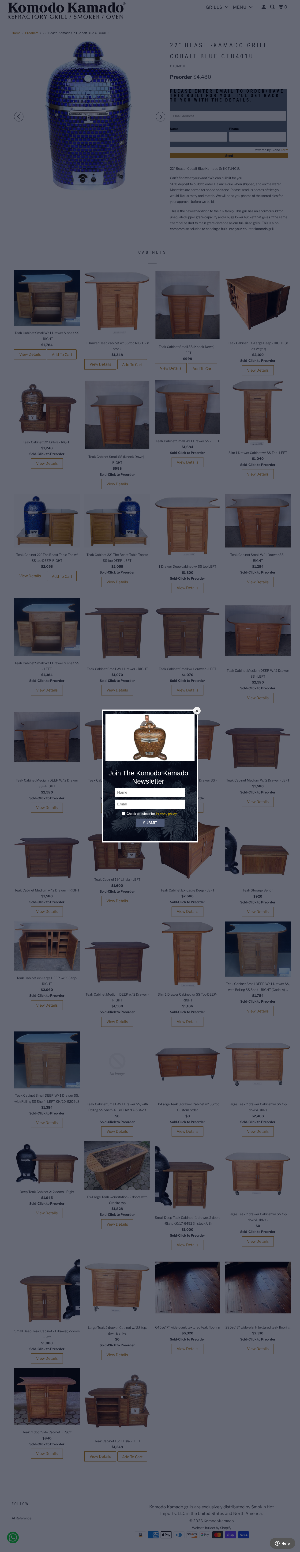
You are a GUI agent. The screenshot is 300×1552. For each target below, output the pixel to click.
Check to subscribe (141, 814)
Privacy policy (166, 814)
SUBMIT (150, 823)
